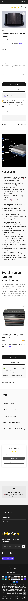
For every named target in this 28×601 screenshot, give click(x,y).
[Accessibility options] (24, 593)
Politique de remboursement (8, 596)
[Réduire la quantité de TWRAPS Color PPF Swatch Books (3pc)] (3, 352)
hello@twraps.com (14, 496)
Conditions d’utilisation (6, 598)
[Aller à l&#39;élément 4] (17, 331)
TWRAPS (4, 30)
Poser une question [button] (14, 462)
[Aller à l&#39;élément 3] (15, 331)
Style (3, 60)
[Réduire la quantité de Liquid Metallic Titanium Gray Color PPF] (3, 53)
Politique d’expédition (16, 598)
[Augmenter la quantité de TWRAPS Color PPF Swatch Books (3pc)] (10, 352)
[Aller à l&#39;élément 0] (11, 331)
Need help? (23, 124)
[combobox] (2, 63)
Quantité (4, 49)
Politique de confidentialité (20, 596)
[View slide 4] (17, 501)
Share (5, 124)
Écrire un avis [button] (14, 458)
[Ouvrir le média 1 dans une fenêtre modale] (23, 13)
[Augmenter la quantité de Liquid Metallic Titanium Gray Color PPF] (10, 53)
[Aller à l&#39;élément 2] (13, 331)
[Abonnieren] (23, 546)
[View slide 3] (15, 501)
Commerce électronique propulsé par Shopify (15, 592)
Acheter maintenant (14, 89)
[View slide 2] (13, 501)
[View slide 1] (11, 501)
